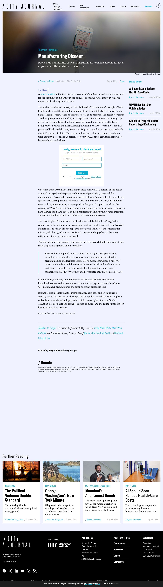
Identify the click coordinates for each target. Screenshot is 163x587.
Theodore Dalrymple (48, 50)
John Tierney (10, 485)
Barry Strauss (50, 485)
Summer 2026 (32, 520)
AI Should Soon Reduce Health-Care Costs (142, 90)
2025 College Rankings (57, 6)
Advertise (147, 543)
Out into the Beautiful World (97, 333)
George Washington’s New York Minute (59, 495)
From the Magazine (14, 519)
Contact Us (119, 561)
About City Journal (122, 537)
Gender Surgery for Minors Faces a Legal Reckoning (143, 122)
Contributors (119, 543)
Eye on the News (94, 519)
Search (71, 6)
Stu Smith (89, 485)
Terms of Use (148, 552)
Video (84, 556)
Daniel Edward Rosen (102, 485)
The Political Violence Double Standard (18, 495)
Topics (112, 6)
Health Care (61, 81)
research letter (47, 93)
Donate (148, 6)
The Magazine (84, 6)
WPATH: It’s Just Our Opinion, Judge (140, 106)
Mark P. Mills (130, 485)
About (123, 6)
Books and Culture (90, 552)
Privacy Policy (96, 177)
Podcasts (100, 6)
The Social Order (74, 81)
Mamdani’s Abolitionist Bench (100, 493)
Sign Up (82, 172)
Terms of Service (81, 179)
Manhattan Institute (151, 546)
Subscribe (135, 6)
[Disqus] (81, 412)
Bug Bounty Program (151, 556)
